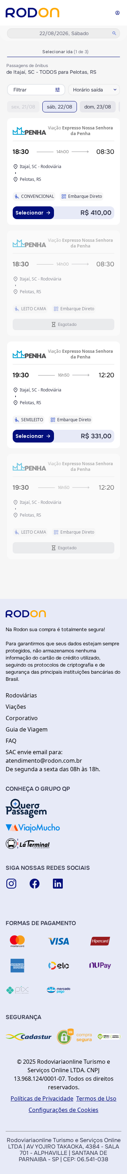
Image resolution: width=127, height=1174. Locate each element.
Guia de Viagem (27, 729)
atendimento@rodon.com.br (44, 760)
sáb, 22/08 (59, 107)
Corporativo (22, 718)
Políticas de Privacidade (42, 1098)
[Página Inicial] (32, 12)
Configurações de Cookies (63, 1110)
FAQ (11, 741)
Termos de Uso (96, 1098)
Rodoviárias (21, 695)
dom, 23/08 (97, 107)
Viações (16, 707)
